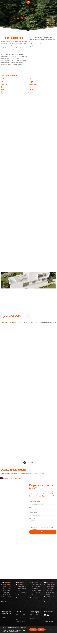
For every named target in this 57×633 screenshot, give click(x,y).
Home (21, 21)
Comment (32, 518)
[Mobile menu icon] (2, 2)
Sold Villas (26, 21)
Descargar (30, 462)
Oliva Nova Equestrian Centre (20, 620)
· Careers (46, 619)
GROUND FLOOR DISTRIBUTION (28, 322)
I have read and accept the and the (42, 528)
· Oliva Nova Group (48, 621)
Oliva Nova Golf (20, 617)
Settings (50, 629)
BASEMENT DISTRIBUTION (8, 322)
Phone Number (33, 512)
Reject (41, 629)
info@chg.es (42, 496)
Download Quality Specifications (12, 478)
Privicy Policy (34, 529)
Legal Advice (47, 527)
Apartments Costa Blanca (6, 616)
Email (30, 507)
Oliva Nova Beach (20, 614)
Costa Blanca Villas (6, 620)
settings (16, 631)
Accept (33, 629)
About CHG (33, 618)
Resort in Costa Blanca (34, 615)
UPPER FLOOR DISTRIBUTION (47, 322)
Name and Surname (34, 501)
